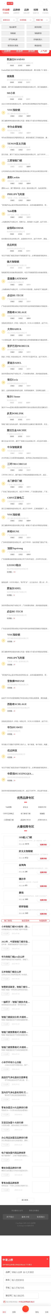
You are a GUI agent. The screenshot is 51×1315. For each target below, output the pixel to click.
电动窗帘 (12, 27)
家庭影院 (38, 46)
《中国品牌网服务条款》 (26, 1302)
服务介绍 (25, 1217)
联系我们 (41, 1217)
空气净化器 (13, 39)
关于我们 (10, 1217)
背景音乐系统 (13, 46)
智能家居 (38, 33)
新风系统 (38, 27)
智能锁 (13, 33)
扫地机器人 (38, 39)
